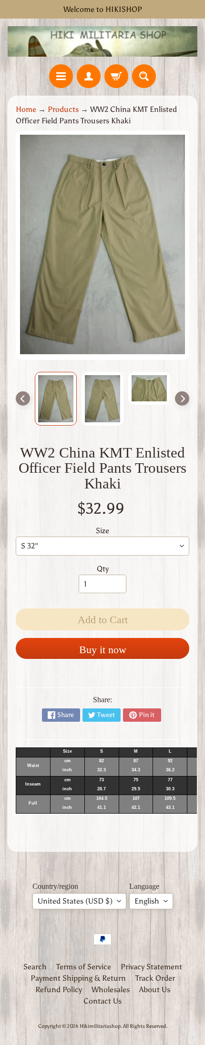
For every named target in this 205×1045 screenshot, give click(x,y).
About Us (154, 989)
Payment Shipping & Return (78, 978)
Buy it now (102, 650)
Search (35, 966)
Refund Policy (58, 989)
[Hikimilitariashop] (102, 41)
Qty (103, 568)
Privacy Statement (151, 966)
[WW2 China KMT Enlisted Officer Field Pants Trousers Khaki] (56, 399)
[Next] (182, 398)
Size (102, 530)
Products (63, 109)
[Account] (89, 76)
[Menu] (61, 76)
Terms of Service (83, 966)
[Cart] (116, 76)
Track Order (155, 978)
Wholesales (111, 989)
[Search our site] (144, 76)
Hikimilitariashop (100, 1026)
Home (26, 109)
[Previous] (23, 398)
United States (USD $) (75, 901)
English (146, 901)
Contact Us (102, 1000)
